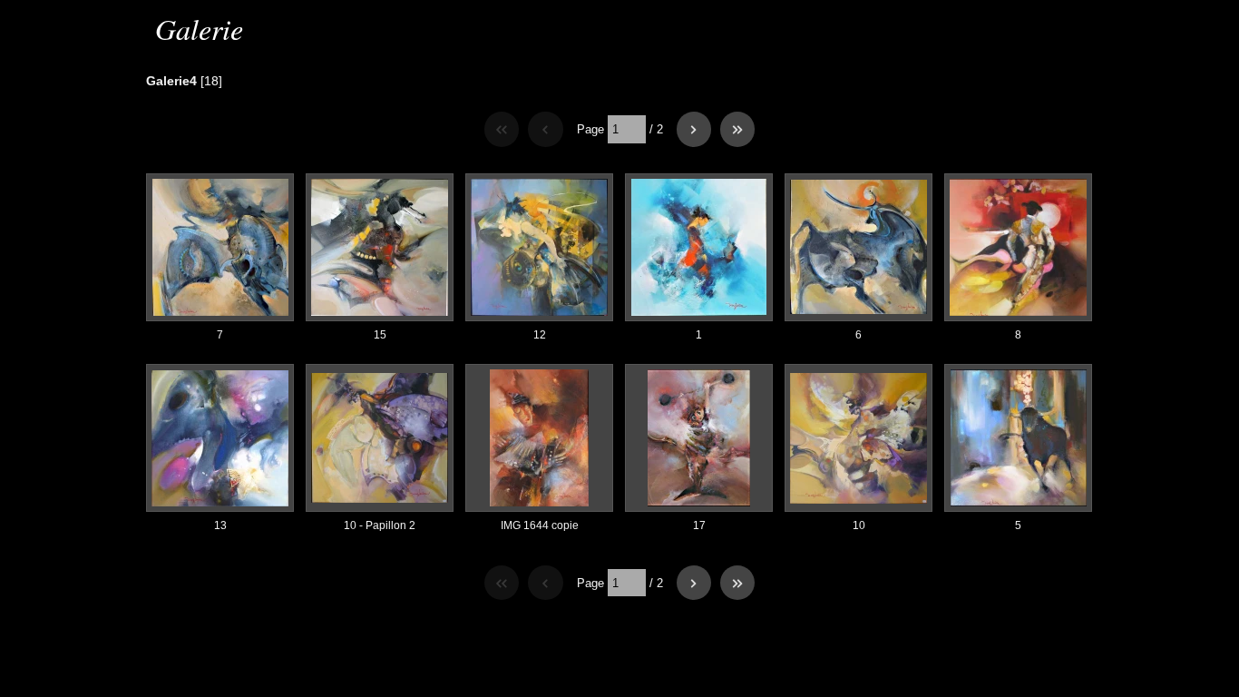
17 (699, 525)
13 (220, 525)
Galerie (199, 28)
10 (859, 525)
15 (380, 334)
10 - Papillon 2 (379, 525)
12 (539, 334)
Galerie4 (171, 81)
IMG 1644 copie (540, 525)
